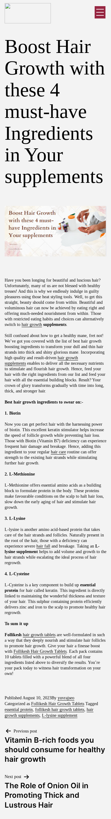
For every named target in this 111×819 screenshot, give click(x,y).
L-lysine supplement (59, 715)
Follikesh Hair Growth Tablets (40, 651)
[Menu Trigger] (100, 12)
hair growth (32, 324)
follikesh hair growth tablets (59, 709)
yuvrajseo (66, 698)
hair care (58, 452)
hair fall (43, 546)
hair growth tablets (39, 634)
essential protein (19, 709)
